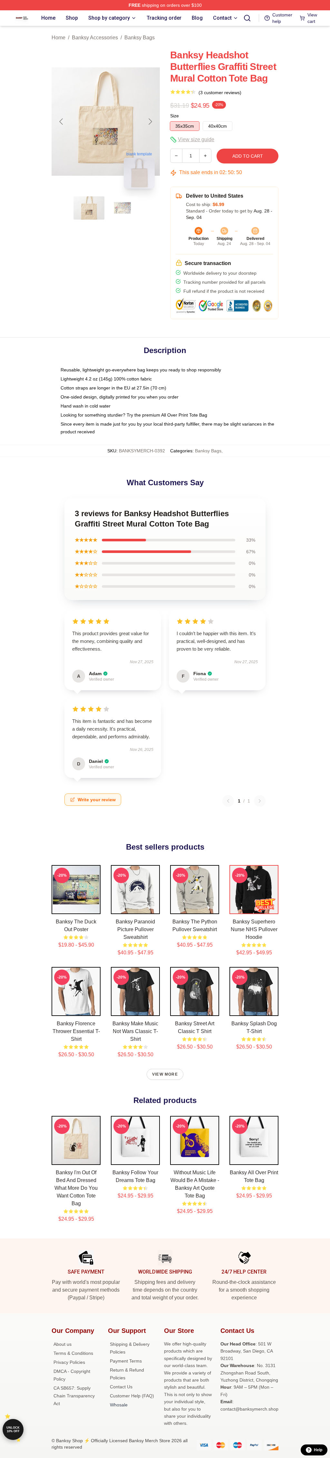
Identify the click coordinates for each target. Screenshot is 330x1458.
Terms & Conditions (73, 1353)
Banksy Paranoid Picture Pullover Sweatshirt (135, 929)
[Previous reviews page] (228, 801)
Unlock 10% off (13, 1429)
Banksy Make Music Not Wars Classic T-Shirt (135, 1031)
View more (165, 1074)
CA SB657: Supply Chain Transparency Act (74, 1395)
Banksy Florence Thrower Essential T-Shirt (76, 1031)
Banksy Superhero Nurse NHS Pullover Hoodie (254, 929)
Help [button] (318, 1450)
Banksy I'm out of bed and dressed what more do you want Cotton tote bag (76, 1188)
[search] (247, 18)
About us (62, 1344)
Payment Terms (126, 1361)
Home (58, 37)
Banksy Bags (139, 37)
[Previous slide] (61, 121)
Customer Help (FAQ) (132, 1395)
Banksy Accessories (95, 37)
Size (174, 115)
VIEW (76, 907)
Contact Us (121, 1386)
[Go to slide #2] (122, 208)
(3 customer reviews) (220, 92)
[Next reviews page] (260, 801)
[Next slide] (150, 121)
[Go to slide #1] (88, 208)
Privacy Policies (69, 1362)
